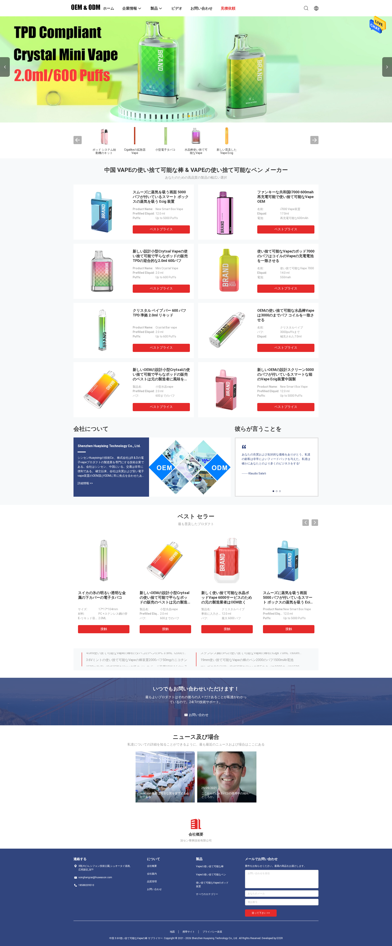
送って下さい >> (261, 912)
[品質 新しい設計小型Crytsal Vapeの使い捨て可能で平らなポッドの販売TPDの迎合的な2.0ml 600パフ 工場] (102, 271)
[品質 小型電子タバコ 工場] (165, 135)
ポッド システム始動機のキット (104, 151)
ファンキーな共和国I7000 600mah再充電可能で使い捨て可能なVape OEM (285, 197)
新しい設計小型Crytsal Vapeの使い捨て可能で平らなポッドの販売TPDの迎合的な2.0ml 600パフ (160, 256)
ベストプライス (161, 229)
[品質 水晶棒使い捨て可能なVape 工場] (196, 135)
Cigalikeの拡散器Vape (135, 151)
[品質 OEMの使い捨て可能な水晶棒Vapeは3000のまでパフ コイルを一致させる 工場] (226, 330)
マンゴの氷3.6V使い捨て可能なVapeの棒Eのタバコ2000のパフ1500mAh (251, 663)
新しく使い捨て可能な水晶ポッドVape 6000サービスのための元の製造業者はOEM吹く (226, 597)
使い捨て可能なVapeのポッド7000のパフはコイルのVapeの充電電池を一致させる (285, 256)
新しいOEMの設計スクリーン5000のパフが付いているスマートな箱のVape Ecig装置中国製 (285, 374)
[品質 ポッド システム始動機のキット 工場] (104, 135)
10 (210, 116)
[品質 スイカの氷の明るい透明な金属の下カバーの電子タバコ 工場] (103, 560)
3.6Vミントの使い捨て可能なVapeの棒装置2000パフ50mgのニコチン (136, 656)
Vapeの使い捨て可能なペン (211, 874)
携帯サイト (189, 931)
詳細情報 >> (85, 483)
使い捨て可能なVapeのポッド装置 (212, 884)
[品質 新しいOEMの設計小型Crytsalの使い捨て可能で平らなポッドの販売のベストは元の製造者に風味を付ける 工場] (102, 389)
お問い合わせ (154, 889)
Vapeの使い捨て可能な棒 (210, 866)
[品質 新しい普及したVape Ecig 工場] (226, 135)
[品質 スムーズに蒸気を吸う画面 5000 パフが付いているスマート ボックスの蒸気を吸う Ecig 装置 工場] (102, 212)
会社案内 (152, 873)
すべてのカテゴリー (207, 894)
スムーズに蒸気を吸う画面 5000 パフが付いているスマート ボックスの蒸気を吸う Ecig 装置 (161, 197)
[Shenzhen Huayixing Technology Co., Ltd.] (85, 6)
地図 (172, 931)
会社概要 (152, 866)
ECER (280, 938)
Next (387, 67)
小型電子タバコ (165, 149)
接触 (103, 629)
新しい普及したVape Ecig (227, 151)
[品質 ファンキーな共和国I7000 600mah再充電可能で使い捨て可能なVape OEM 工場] (226, 212)
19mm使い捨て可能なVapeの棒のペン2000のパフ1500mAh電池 (246, 656)
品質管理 (152, 881)
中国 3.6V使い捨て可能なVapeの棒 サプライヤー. (136, 938)
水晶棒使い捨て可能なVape (196, 151)
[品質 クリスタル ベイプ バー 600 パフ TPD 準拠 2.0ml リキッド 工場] (102, 330)
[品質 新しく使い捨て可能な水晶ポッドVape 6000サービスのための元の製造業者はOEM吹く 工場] (226, 560)
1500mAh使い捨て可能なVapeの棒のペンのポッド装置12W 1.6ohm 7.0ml (137, 663)
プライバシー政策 (212, 931)
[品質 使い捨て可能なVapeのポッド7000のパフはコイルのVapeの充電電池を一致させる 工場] (226, 271)
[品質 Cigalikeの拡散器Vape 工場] (135, 135)
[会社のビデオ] (190, 467)
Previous (5, 67)
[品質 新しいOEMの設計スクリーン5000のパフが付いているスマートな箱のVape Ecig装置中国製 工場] (226, 389)
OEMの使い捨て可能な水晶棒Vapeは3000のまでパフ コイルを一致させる (285, 315)
